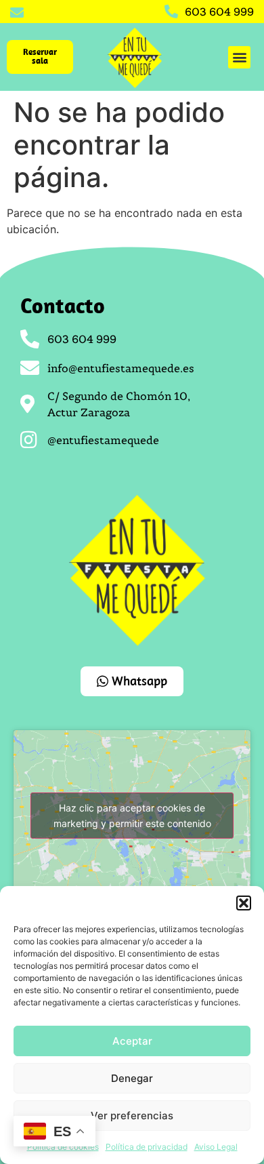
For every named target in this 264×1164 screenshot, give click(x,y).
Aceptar (132, 1041)
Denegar (132, 1078)
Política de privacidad (147, 1147)
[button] (243, 903)
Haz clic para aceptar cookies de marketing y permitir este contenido (132, 815)
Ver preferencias (132, 1115)
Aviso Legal (216, 1147)
